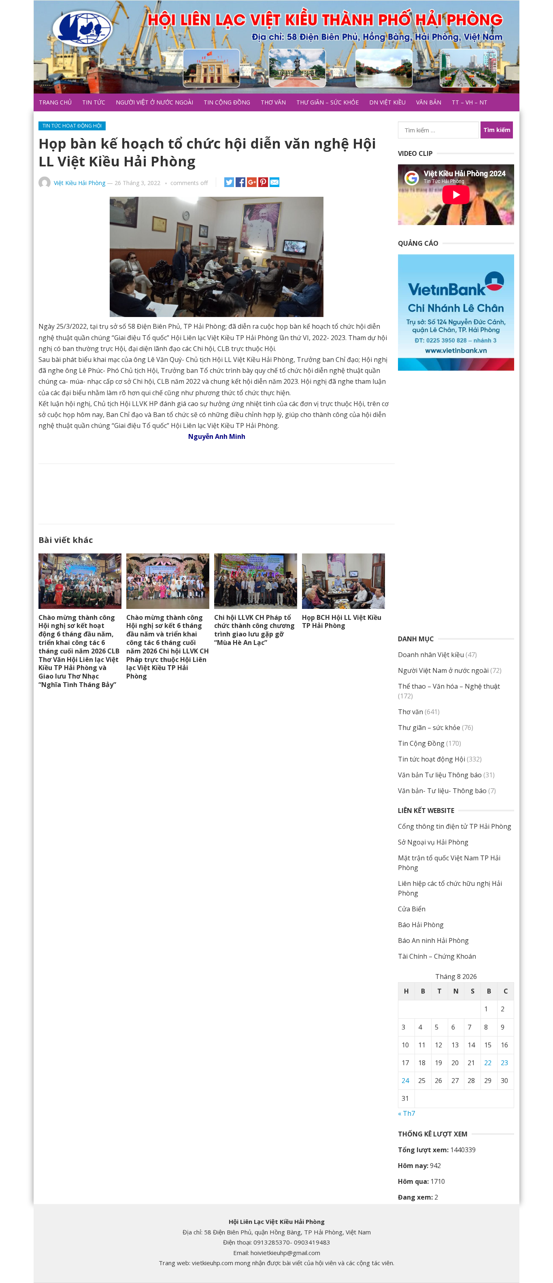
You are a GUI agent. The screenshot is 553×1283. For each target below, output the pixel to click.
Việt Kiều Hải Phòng (79, 183)
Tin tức (93, 102)
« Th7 (406, 1113)
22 (487, 1062)
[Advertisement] (216, 492)
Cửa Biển (411, 908)
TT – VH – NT (469, 102)
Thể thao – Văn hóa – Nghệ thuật (449, 686)
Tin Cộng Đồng (227, 102)
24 (405, 1080)
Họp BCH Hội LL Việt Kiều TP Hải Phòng (341, 621)
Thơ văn (273, 102)
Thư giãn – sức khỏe (327, 102)
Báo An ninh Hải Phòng (433, 940)
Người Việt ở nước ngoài (154, 102)
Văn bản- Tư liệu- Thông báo (442, 790)
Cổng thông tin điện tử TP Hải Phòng (454, 826)
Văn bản (428, 102)
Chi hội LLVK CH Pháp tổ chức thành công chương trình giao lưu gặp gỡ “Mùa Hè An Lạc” (254, 630)
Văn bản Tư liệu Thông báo (440, 774)
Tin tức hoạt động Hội (72, 125)
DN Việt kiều (387, 102)
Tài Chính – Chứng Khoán (437, 956)
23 (504, 1062)
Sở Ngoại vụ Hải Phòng (433, 842)
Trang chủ (55, 102)
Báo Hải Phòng (421, 924)
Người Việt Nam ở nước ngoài (443, 670)
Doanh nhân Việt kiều (431, 654)
